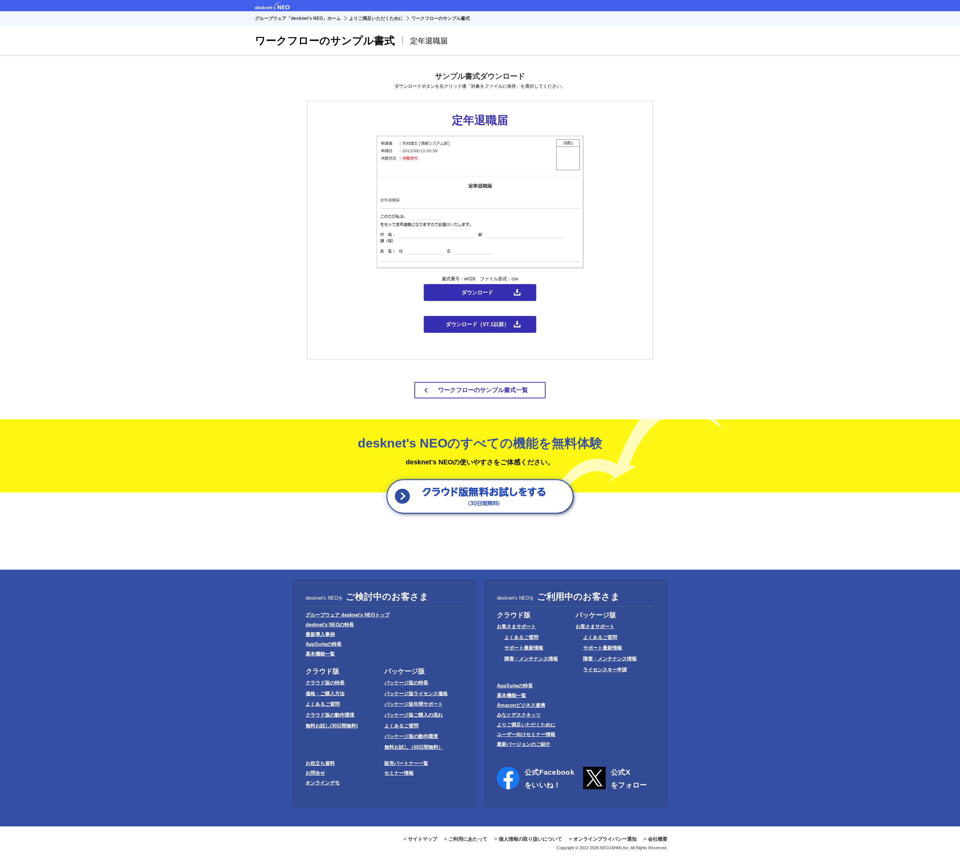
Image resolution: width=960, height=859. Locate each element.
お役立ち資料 (320, 763)
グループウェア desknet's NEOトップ (348, 615)
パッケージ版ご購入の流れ (413, 715)
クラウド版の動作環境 (330, 715)
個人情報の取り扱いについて (530, 839)
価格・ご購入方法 (325, 693)
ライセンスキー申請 (605, 669)
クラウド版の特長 (325, 682)
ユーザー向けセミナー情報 (526, 734)
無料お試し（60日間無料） (413, 747)
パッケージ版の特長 (406, 682)
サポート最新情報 (523, 648)
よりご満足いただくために (376, 18)
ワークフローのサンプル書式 (440, 18)
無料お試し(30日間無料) (332, 726)
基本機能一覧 (320, 654)
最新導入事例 (320, 634)
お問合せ (315, 773)
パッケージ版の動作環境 (411, 736)
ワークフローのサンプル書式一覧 (483, 390)
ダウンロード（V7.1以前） (477, 324)
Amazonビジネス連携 (521, 705)
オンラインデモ (323, 783)
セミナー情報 (399, 773)
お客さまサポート (516, 626)
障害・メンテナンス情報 (531, 658)
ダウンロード (477, 292)
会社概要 (658, 839)
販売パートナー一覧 (406, 763)
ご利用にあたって (468, 839)
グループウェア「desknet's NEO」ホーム (298, 18)
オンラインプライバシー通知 (605, 839)
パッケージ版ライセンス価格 (416, 693)
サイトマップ (422, 839)
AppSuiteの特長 (324, 644)
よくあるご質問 (323, 704)
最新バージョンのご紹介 (523, 744)
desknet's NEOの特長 (330, 624)
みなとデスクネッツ (519, 715)
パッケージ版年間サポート (413, 704)
